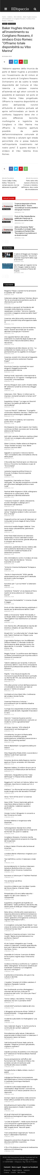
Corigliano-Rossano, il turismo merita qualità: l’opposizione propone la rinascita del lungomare (20, 839)
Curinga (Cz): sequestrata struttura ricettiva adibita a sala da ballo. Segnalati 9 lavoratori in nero (20, 711)
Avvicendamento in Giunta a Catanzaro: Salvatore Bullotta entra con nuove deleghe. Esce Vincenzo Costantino (19, 868)
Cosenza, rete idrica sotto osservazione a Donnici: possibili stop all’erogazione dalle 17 (20, 320)
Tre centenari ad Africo (13, 881)
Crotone (13, 1172)
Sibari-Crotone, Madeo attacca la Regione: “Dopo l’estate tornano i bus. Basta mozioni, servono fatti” (20, 445)
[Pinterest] (21, 62)
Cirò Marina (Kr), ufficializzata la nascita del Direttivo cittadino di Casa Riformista (20, 627)
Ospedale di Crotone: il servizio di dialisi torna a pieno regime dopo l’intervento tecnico (19, 956)
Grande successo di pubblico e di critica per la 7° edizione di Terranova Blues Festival (21, 1053)
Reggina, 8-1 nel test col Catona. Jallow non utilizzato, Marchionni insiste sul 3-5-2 (21, 783)
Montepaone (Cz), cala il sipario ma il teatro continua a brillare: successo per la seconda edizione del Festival (21, 429)
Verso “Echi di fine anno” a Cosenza (18, 797)
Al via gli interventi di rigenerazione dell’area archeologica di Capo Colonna (19, 1115)
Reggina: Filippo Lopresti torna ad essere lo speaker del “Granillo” (20, 292)
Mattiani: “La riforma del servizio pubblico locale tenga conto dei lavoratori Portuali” (20, 790)
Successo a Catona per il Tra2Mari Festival (20, 876)
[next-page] (7, 241)
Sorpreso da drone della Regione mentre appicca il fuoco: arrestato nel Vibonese (20, 761)
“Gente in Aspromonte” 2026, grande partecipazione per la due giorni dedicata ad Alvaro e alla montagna (20, 576)
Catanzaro (26, 1170)
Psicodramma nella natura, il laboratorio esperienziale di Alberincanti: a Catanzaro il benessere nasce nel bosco (21, 1035)
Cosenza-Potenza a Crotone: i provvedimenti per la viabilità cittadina (19, 702)
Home (4, 17)
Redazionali (8, 248)
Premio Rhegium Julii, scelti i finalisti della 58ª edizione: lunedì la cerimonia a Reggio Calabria (20, 387)
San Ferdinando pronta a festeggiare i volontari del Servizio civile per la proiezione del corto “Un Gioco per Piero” (20, 991)
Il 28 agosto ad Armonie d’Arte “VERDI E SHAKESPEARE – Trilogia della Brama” (19, 1012)
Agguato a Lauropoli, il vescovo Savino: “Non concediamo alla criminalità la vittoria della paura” (20, 455)
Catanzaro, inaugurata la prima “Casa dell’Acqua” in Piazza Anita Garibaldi (18, 776)
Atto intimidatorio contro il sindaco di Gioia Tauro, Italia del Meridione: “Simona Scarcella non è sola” (20, 560)
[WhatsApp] (26, 62)
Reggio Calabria (17, 1170)
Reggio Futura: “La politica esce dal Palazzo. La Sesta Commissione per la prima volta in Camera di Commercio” (21, 655)
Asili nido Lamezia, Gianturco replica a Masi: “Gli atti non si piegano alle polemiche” (21, 437)
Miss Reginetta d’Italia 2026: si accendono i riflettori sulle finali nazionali (21, 754)
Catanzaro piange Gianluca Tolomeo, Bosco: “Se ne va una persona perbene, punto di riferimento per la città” (21, 300)
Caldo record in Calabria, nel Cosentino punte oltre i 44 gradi (19, 421)
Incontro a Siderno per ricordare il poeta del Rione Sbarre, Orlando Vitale (19, 887)
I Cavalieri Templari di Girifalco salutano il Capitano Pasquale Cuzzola (20, 983)
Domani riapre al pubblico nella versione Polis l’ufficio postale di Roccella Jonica (20, 1099)
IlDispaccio (7, 1170)
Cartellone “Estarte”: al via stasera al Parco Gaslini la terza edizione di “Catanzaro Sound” (20, 593)
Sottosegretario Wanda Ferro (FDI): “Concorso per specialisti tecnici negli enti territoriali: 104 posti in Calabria (20, 830)
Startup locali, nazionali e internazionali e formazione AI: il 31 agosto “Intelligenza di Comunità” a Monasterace (20, 377)
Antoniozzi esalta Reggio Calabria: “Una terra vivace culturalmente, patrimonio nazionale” (19, 528)
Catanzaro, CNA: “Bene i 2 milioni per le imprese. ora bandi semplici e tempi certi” (20, 395)
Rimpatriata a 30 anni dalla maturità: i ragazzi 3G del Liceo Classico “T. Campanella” (18, 895)
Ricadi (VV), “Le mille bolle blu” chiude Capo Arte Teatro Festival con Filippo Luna (21, 634)
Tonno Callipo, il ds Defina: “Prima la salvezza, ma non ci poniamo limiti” (18, 1000)
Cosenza (6, 1172)
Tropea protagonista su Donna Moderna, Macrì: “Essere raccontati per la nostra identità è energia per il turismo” (20, 329)
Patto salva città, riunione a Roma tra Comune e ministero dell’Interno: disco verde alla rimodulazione (29, 185)
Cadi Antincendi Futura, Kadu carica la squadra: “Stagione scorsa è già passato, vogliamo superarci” (19, 1044)
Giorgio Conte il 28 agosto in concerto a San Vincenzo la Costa (19, 814)
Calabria (9, 17)
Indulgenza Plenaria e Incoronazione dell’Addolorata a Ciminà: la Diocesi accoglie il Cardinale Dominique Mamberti (21, 1079)
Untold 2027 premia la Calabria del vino (19, 1006)
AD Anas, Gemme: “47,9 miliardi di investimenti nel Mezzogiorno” (17, 728)
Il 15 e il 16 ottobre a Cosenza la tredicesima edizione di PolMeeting (21, 1148)
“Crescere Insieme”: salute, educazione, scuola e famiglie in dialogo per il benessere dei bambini (19, 503)
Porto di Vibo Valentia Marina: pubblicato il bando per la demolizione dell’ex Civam (25, 218)
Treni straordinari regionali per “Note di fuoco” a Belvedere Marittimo (19, 1134)
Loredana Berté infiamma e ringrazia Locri (20, 854)
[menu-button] (6, 9)
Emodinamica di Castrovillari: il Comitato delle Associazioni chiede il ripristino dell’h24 (19, 1107)
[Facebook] (11, 62)
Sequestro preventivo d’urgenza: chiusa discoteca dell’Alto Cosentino (19, 1141)
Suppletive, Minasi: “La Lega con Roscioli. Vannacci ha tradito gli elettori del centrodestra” (20, 403)
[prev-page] (3, 241)
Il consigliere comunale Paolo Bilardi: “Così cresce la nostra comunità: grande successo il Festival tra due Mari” (21, 927)
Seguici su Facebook (30, 1167)
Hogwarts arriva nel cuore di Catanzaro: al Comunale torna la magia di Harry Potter (20, 520)
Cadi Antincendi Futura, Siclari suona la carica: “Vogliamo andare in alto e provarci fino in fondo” (20, 512)
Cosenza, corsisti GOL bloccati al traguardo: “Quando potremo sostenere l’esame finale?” (20, 359)
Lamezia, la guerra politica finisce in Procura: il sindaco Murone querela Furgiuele (18, 473)
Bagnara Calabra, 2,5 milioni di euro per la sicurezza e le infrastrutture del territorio (20, 768)
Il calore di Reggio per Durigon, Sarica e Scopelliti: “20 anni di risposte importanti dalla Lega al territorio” (26, 257)
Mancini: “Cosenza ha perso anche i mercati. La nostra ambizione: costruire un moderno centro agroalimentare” (20, 720)
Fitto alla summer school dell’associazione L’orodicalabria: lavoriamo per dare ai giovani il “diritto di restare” (20, 687)
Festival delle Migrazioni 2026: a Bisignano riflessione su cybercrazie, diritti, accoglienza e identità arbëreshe (20, 493)
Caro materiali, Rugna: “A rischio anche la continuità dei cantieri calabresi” (20, 1027)
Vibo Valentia (18, 17)
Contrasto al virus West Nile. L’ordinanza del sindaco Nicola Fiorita (19, 695)
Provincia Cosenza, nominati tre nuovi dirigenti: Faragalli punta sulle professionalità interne (19, 368)
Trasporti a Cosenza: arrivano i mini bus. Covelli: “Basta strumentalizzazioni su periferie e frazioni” (19, 936)
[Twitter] (16, 62)
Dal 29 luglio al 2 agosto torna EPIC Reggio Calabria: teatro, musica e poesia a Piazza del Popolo (25, 268)
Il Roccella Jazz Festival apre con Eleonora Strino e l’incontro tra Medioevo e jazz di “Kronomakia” (20, 464)
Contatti (7, 1167)
